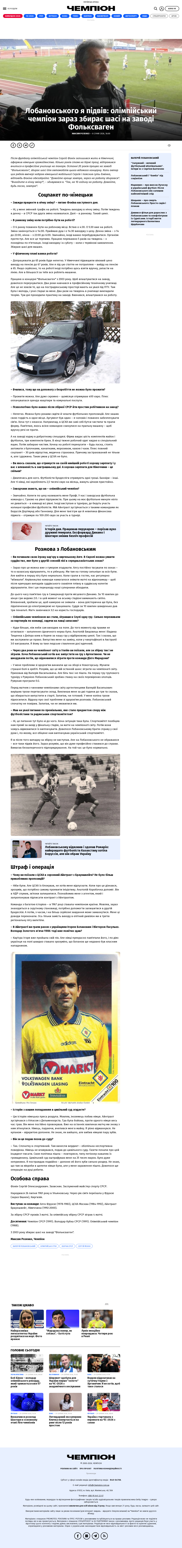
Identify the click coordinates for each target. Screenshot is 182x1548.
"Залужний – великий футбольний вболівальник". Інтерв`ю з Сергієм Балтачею (147, 166)
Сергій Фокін (84, 1246)
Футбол (53, 16)
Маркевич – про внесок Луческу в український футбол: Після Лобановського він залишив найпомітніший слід (149, 189)
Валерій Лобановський (24, 1246)
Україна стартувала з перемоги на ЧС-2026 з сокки (101, 1419)
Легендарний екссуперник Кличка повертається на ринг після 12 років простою (65, 1421)
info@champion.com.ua (98, 1485)
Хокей (117, 16)
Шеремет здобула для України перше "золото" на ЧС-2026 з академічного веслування (64, 1382)
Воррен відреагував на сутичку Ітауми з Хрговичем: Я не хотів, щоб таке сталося (103, 1382)
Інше (144, 16)
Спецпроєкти (159, 16)
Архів (174, 16)
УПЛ (41, 16)
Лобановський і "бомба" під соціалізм (147, 177)
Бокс (64, 16)
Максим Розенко (81, 133)
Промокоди (91, 1473)
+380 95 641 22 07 (96, 1496)
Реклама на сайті (68, 1469)
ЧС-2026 (30, 16)
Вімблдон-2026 (12, 16)
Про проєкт (85, 1469)
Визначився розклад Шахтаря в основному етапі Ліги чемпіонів (24, 1419)
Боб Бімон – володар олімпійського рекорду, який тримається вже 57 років (26, 1382)
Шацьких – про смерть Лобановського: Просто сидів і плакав (148, 203)
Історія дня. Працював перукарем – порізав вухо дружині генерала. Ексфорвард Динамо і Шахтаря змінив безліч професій (80, 532)
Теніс (75, 16)
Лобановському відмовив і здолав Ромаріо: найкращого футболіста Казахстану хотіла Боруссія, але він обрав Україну (77, 850)
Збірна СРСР (67, 1246)
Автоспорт (131, 16)
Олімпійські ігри (48, 1246)
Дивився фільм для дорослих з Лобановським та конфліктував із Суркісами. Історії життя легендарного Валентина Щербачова (149, 218)
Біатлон (88, 16)
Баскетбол (102, 16)
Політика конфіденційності (108, 1469)
